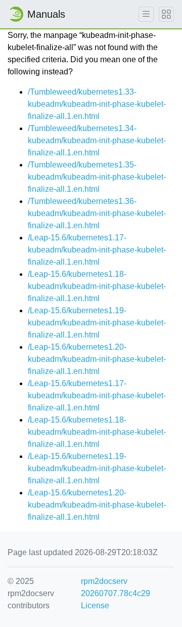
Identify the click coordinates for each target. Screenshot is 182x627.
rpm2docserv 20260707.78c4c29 (115, 587)
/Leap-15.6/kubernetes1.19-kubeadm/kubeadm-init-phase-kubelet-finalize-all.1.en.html (97, 322)
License (95, 605)
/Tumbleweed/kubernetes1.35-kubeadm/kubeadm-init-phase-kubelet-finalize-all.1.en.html (97, 176)
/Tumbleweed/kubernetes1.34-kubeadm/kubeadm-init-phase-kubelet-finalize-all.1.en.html (97, 140)
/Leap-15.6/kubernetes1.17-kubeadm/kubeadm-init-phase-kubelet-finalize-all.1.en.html (97, 249)
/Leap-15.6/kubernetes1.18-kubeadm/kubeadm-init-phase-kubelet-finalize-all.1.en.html (97, 286)
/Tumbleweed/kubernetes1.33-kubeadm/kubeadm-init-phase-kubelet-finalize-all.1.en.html (97, 104)
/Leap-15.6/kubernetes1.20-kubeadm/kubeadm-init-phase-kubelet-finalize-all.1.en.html (97, 359)
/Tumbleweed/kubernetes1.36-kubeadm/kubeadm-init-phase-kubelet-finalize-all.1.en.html (97, 213)
